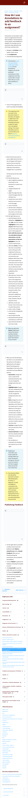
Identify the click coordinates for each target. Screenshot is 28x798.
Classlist (5, 675)
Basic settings (6, 604)
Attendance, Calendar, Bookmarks (11, 682)
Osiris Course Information (8, 747)
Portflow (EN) (5, 749)
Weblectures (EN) (6, 751)
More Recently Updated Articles (9, 784)
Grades (5, 631)
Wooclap (4, 736)
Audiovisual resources (7, 758)
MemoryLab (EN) (6, 762)
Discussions (6, 616)
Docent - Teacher (9, 11)
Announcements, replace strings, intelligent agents (10, 692)
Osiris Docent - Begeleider (8, 715)
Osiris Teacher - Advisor (8, 745)
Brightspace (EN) (18, 11)
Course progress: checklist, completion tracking (11, 686)
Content (5, 608)
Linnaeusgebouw (6, 782)
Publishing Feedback (14, 504)
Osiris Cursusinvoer (7, 717)
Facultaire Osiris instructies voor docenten (12, 719)
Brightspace (5, 711)
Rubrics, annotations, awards (11, 12)
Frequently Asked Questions (10, 600)
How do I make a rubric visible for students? (12, 641)
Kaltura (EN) (5, 753)
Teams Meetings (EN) (7, 756)
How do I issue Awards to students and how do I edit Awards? (13, 656)
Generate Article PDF (8, 792)
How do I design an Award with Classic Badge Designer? (12, 659)
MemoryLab (5, 734)
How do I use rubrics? (7, 637)
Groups (4, 678)
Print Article (6, 795)
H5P (3, 738)
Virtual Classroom (6, 726)
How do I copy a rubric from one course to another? (12, 644)
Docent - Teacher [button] (6, 1)
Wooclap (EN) (5, 764)
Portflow (4, 721)
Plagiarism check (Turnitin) (9, 623)
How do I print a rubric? (7, 646)
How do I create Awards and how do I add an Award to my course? (12, 653)
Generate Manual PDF (8, 788)
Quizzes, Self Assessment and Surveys (12, 627)
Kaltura (4, 724)
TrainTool (4, 732)
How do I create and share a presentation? (12, 774)
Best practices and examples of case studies (11, 701)
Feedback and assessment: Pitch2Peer (12, 671)
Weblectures (5, 722)
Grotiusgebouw (6, 780)
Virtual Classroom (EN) (7, 754)
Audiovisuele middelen (7, 730)
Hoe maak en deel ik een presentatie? (11, 776)
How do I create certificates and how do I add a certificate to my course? (13, 666)
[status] (14, 72)
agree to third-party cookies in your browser (14, 135)
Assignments (6, 619)
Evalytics (4, 768)
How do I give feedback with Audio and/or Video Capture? (13, 662)
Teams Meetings (6, 728)
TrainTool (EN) (5, 760)
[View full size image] (14, 94)
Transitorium (5, 778)
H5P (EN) (4, 766)
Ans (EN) (4, 743)
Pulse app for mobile (8, 697)
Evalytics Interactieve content (9, 739)
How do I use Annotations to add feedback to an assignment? (13, 21)
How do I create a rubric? (8, 639)
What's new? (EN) (6, 741)
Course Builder (6, 612)
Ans (3, 713)
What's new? (5, 709)
